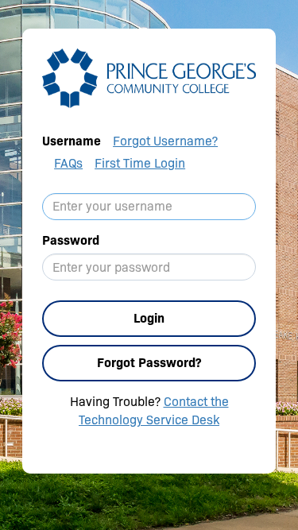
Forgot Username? (165, 141)
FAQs (68, 163)
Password (70, 240)
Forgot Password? (149, 362)
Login (149, 318)
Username (71, 141)
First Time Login (140, 163)
